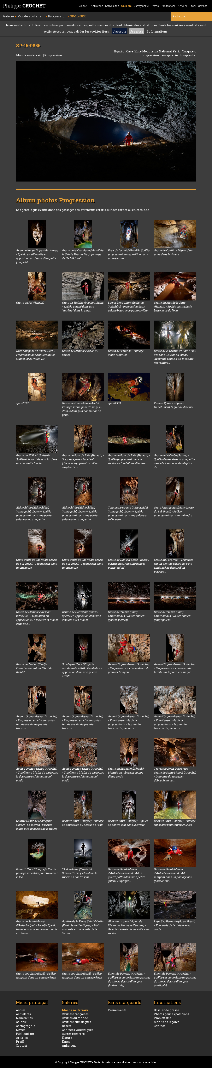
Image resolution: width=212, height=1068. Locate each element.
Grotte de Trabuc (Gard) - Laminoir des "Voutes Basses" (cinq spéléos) (172, 616)
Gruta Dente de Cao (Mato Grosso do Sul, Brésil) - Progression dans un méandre (36, 563)
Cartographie (141, 6)
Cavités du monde (75, 1018)
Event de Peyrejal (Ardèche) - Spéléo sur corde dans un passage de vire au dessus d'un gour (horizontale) (129, 979)
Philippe (24, 5)
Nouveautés (112, 6)
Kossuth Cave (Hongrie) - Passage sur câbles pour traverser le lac (174, 823)
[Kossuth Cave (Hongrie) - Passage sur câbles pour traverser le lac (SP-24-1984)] (175, 805)
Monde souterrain (29, 55)
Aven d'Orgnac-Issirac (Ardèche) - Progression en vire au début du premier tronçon (128, 668)
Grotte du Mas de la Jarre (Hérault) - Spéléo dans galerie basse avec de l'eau (173, 306)
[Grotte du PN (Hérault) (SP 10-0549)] (37, 286)
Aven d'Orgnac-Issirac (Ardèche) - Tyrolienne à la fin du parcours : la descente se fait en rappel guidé (37, 774)
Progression (53, 55)
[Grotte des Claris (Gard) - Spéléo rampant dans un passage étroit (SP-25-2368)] (83, 957)
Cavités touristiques (76, 1022)
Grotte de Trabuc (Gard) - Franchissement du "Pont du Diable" (34, 668)
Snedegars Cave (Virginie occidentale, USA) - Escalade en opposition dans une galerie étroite (82, 670)
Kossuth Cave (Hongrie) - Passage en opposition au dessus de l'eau (83, 823)
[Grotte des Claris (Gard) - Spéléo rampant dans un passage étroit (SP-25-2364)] (37, 957)
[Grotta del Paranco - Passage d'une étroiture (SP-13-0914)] (129, 335)
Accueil (84, 6)
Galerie (126, 6)
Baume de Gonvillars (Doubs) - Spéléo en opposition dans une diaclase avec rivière (81, 616)
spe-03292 (22, 403)
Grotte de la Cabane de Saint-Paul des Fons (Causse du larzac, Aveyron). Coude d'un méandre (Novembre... (175, 356)
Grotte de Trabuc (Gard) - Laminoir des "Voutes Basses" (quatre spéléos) (126, 616)
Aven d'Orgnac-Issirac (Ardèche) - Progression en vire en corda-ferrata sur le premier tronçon (174, 668)
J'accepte (119, 31)
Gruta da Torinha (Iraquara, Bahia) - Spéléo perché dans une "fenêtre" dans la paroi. (83, 306)
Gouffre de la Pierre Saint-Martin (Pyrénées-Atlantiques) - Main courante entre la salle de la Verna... (83, 927)
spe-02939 (114, 403)
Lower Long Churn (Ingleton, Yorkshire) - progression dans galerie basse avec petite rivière (127, 306)
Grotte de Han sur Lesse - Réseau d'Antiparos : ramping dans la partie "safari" (128, 563)
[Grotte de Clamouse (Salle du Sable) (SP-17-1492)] (83, 335)
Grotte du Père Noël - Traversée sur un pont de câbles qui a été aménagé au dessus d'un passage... (173, 565)
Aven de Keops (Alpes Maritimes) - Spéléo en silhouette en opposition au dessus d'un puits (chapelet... (37, 256)
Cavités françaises (75, 1014)
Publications (168, 6)
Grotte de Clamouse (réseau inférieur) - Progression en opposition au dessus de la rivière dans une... (37, 618)
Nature (67, 1038)
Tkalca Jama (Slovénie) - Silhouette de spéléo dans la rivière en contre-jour (79, 873)
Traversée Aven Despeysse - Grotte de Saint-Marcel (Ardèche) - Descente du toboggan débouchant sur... (175, 774)
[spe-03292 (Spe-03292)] (37, 387)
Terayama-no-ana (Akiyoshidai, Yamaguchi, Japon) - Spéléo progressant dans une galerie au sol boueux (128, 513)
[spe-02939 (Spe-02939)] (129, 387)
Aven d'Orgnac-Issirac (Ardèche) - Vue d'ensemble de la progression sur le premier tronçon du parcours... (128, 722)
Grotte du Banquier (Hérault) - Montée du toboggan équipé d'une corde (126, 772)
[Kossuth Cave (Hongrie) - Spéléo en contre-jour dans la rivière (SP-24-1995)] (129, 805)
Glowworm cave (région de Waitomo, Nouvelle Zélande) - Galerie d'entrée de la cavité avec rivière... (129, 927)
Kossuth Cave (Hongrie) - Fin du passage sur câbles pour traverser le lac (36, 873)
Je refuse (136, 31)
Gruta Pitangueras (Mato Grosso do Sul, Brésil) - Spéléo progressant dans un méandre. (174, 511)
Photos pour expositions (171, 1014)
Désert (66, 1026)
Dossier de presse (166, 1010)
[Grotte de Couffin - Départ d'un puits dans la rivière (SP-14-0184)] (175, 234)
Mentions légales (166, 1022)
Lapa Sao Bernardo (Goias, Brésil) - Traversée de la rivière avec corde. (174, 925)
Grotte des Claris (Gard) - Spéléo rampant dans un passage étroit (36, 975)
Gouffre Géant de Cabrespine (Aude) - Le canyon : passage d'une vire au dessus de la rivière (36, 825)
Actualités (97, 6)
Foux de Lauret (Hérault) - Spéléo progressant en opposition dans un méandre (128, 254)
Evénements (117, 1010)
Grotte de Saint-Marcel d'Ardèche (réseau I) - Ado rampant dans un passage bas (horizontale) (172, 875)
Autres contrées (73, 1034)
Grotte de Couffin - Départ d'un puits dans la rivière (173, 252)
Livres (155, 6)
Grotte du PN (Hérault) (30, 302)
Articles (183, 6)
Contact (202, 6)
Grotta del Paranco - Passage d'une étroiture (125, 353)
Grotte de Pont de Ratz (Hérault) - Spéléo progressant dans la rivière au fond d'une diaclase (129, 459)
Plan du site (162, 1018)
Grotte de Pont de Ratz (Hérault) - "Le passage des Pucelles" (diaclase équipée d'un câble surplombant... (83, 461)
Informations (157, 31)
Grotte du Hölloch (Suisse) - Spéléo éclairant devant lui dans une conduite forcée (36, 459)
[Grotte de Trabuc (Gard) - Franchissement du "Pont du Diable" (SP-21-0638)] (37, 648)
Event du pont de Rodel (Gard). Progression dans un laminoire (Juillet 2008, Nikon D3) (35, 355)
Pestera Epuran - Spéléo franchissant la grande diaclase (173, 405)
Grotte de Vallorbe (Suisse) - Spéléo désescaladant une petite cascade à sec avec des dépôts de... (174, 461)
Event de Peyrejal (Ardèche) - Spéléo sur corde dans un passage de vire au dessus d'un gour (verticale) (175, 979)
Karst (66, 1042)
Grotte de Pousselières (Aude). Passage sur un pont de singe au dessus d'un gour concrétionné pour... (82, 409)
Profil (193, 6)
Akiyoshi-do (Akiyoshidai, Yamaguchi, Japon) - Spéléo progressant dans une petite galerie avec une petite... (33, 513)
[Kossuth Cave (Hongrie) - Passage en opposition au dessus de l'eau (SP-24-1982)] (83, 805)
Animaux (69, 1045)
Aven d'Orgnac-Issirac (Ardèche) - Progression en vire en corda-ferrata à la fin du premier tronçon (36, 722)
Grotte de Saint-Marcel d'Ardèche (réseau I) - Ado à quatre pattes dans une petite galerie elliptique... (126, 875)
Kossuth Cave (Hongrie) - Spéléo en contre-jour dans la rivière (128, 823)
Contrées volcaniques (77, 1030)
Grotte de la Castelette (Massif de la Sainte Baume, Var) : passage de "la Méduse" (82, 254)
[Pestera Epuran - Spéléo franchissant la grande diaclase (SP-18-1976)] (175, 387)
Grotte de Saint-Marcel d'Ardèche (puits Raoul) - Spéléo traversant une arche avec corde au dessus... (36, 927)
